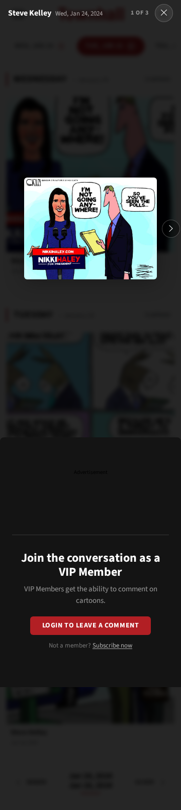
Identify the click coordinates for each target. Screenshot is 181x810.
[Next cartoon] (171, 229)
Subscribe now (112, 645)
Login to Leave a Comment (90, 625)
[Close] (164, 13)
